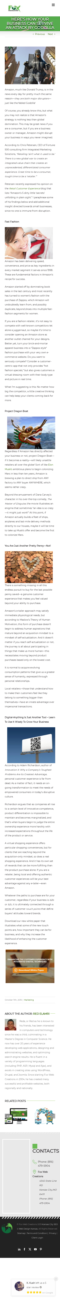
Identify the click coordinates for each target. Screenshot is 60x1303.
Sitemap (21, 1233)
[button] (7, 1116)
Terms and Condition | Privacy (41, 1233)
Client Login (37, 1237)
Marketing (29, 1000)
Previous (40, 34)
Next (50, 34)
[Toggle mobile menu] (53, 5)
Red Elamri (41, 1013)
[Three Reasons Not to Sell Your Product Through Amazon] (44, 1108)
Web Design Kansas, (28, 1229)
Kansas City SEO (50, 1224)
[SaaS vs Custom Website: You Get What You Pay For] (16, 1108)
